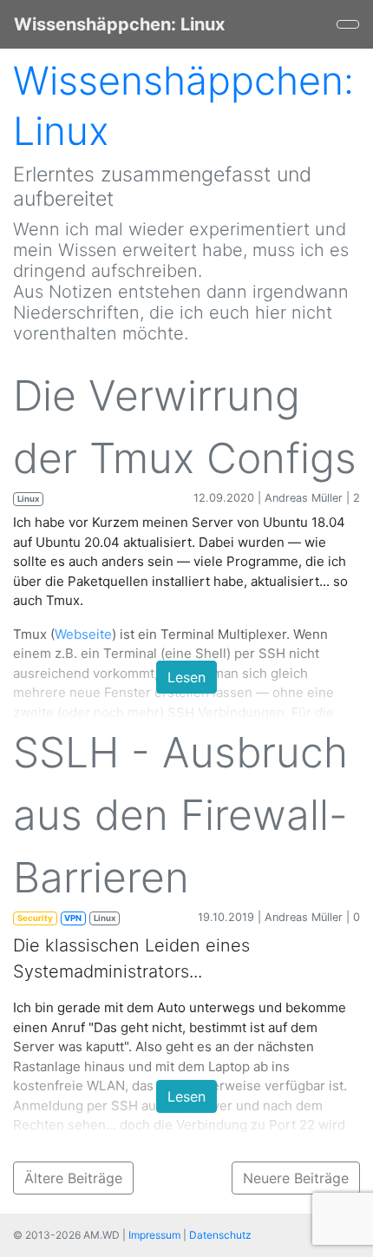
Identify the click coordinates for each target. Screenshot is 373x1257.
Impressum (154, 1234)
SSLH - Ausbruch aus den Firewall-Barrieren (180, 815)
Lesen (186, 677)
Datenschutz (220, 1234)
